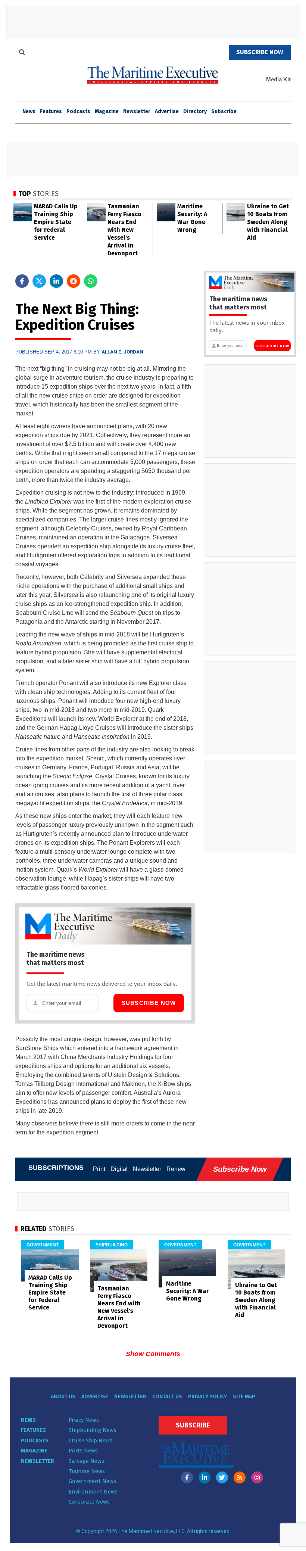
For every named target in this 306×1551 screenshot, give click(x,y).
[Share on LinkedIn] (56, 281)
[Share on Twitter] (39, 281)
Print (99, 1169)
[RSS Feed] (240, 1477)
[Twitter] (222, 1477)
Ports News (83, 1450)
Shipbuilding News (92, 1430)
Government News (92, 1481)
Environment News (93, 1491)
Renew (175, 1169)
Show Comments (153, 1354)
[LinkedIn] (204, 1477)
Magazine (107, 111)
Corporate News (89, 1501)
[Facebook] (187, 1477)
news (28, 111)
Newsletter (136, 111)
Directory (195, 111)
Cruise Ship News (90, 1440)
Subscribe (224, 111)
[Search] (22, 53)
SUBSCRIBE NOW (259, 52)
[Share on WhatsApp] (90, 281)
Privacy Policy (207, 1396)
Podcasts (78, 111)
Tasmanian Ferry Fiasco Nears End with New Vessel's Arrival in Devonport (124, 230)
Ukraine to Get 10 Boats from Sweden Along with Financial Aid (268, 222)
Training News (87, 1471)
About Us (63, 1396)
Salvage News (86, 1461)
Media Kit (278, 79)
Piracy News (84, 1420)
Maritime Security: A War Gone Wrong (187, 1291)
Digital (119, 1169)
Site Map (244, 1396)
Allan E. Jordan (122, 352)
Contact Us (167, 1396)
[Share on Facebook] (22, 281)
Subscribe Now (149, 1003)
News (28, 1420)
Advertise (167, 111)
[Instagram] (257, 1477)
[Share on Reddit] (73, 281)
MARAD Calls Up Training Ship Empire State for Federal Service (56, 222)
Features (51, 111)
